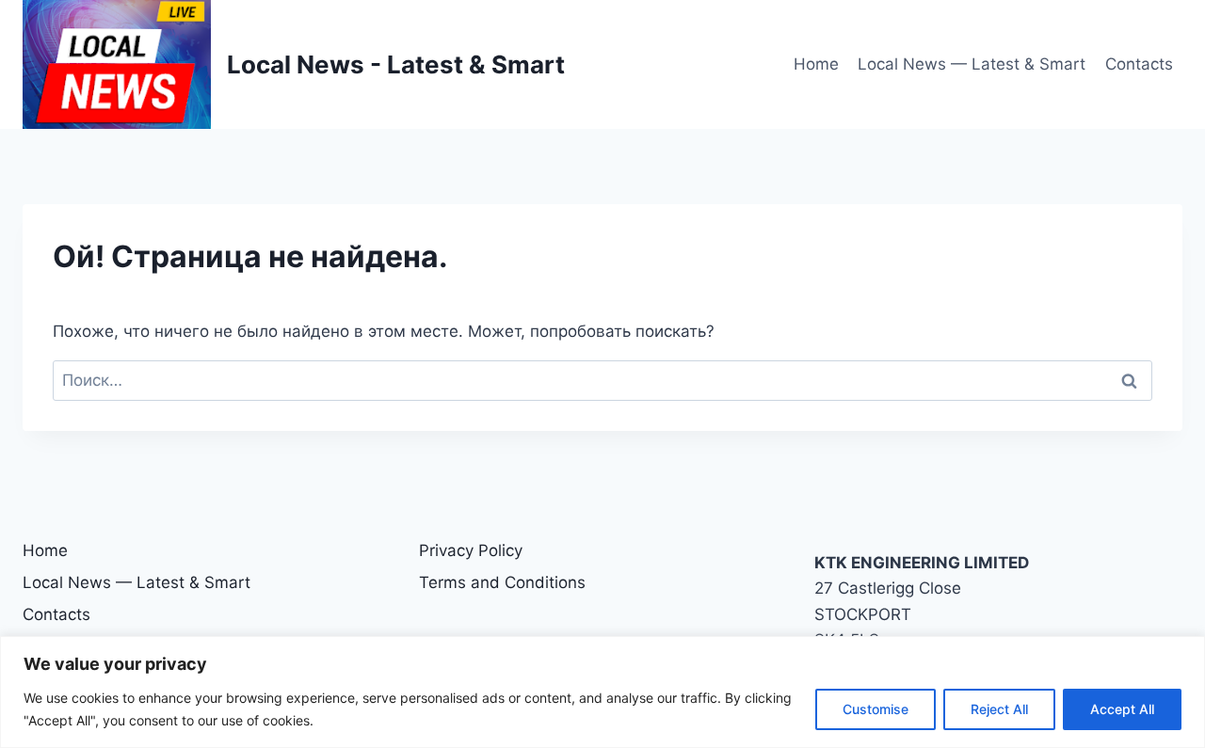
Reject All (999, 709)
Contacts (1139, 64)
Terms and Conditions (502, 582)
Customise (875, 709)
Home (816, 64)
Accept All (1122, 709)
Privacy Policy (470, 550)
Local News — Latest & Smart (971, 64)
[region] (602, 692)
